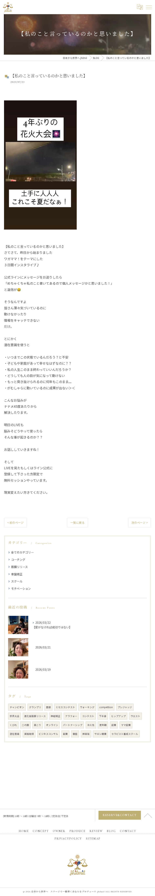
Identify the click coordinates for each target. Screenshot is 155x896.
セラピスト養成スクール (124, 733)
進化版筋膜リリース (35, 716)
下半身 (102, 716)
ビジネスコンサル (48, 733)
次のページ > (139, 522)
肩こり (37, 725)
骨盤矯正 (16, 574)
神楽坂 (86, 733)
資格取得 (29, 733)
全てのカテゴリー (22, 552)
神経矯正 (55, 716)
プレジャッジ (125, 707)
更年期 (103, 725)
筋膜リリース (19, 567)
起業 (113, 725)
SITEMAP (93, 838)
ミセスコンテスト (65, 707)
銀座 (75, 733)
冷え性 (90, 725)
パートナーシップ (72, 725)
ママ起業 (126, 725)
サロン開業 (100, 733)
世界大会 (14, 716)
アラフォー (71, 716)
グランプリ (35, 707)
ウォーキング (87, 707)
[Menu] (148, 6)
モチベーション (21, 588)
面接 (48, 707)
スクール (16, 581)
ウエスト (135, 716)
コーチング (18, 560)
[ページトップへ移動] (148, 815)
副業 (65, 733)
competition (106, 707)
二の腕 (25, 725)
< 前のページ (15, 522)
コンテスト (88, 716)
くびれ (13, 725)
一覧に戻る (77, 522)
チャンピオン (17, 707)
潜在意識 (14, 733)
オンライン (52, 725)
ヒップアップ (118, 716)
